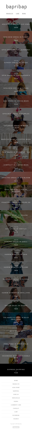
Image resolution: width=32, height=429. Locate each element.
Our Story (16, 387)
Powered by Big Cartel (16, 427)
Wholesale (16, 398)
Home (16, 380)
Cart (17, 13)
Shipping (16, 391)
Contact (16, 408)
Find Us (16, 394)
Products (9, 13)
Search (16, 418)
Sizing (16, 401)
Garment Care (16, 405)
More (24, 13)
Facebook (16, 415)
